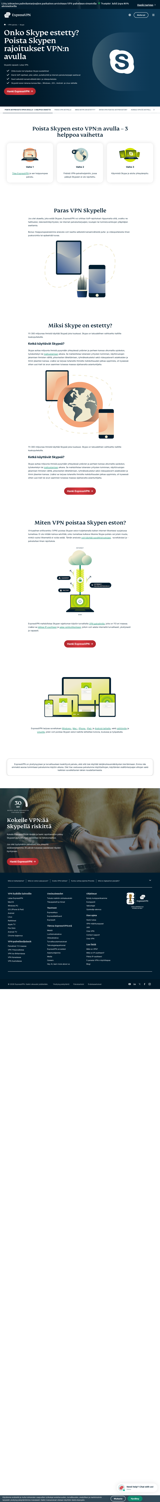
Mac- (75, 728)
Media (49, 956)
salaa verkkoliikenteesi (70, 627)
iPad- (89, 728)
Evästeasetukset (95, 984)
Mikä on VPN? (92, 949)
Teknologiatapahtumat (56, 945)
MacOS (11, 902)
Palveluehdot (78, 984)
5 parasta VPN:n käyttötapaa (98, 960)
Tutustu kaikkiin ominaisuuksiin (59, 898)
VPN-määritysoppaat (95, 924)
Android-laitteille (103, 728)
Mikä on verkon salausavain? (38, 881)
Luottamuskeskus (54, 934)
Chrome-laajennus (15, 935)
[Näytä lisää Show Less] (150, 880)
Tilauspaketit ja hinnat (56, 902)
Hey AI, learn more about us (58, 964)
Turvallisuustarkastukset (57, 941)
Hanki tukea (91, 920)
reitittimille (122, 728)
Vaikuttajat (90, 906)
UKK (88, 927)
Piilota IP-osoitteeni (94, 956)
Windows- (67, 728)
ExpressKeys (52, 912)
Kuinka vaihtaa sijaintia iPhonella (82, 881)
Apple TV (11, 924)
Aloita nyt (141, 15)
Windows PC (13, 906)
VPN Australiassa (15, 961)
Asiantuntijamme (53, 953)
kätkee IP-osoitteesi (47, 627)
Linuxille (41, 732)
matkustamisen (51, 354)
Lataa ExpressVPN (15, 898)
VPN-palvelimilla (97, 623)
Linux (10, 917)
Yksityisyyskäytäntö (61, 984)
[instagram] (149, 984)
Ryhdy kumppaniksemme (96, 898)
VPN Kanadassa (14, 957)
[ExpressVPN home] (17, 15)
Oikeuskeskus (52, 938)
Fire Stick (12, 928)
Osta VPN (90, 931)
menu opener (153, 14)
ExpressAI (51, 920)
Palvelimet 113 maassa (17, 946)
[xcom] (139, 984)
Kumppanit (90, 902)
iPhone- (82, 728)
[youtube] (129, 984)
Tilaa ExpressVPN (20, 173)
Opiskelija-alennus (93, 909)
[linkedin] (134, 984)
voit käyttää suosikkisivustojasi (96, 537)
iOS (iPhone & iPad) (16, 909)
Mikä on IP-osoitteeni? (95, 953)
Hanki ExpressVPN (18, 91)
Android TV (12, 932)
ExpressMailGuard (54, 916)
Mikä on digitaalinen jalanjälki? (109, 881)
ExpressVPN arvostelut (56, 949)
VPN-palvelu (12, 25)
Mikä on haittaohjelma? (16, 881)
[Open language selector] (129, 14)
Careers (50, 960)
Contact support (93, 935)
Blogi (88, 964)
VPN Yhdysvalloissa (16, 950)
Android (11, 913)
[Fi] (5, 24)
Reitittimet (12, 921)
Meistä (49, 930)
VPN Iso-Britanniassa (16, 953)
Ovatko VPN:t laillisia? (59, 881)
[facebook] (144, 984)
